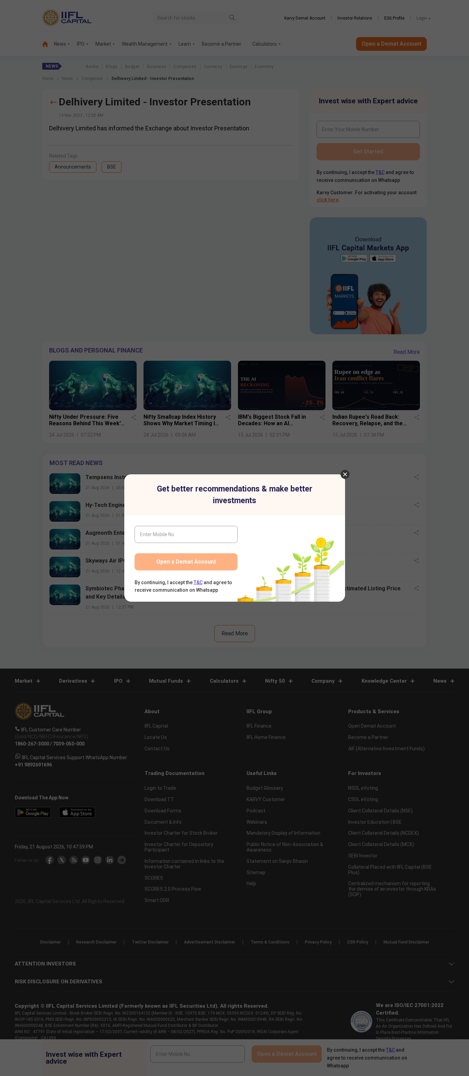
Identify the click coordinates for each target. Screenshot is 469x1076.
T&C (198, 582)
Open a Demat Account (186, 561)
